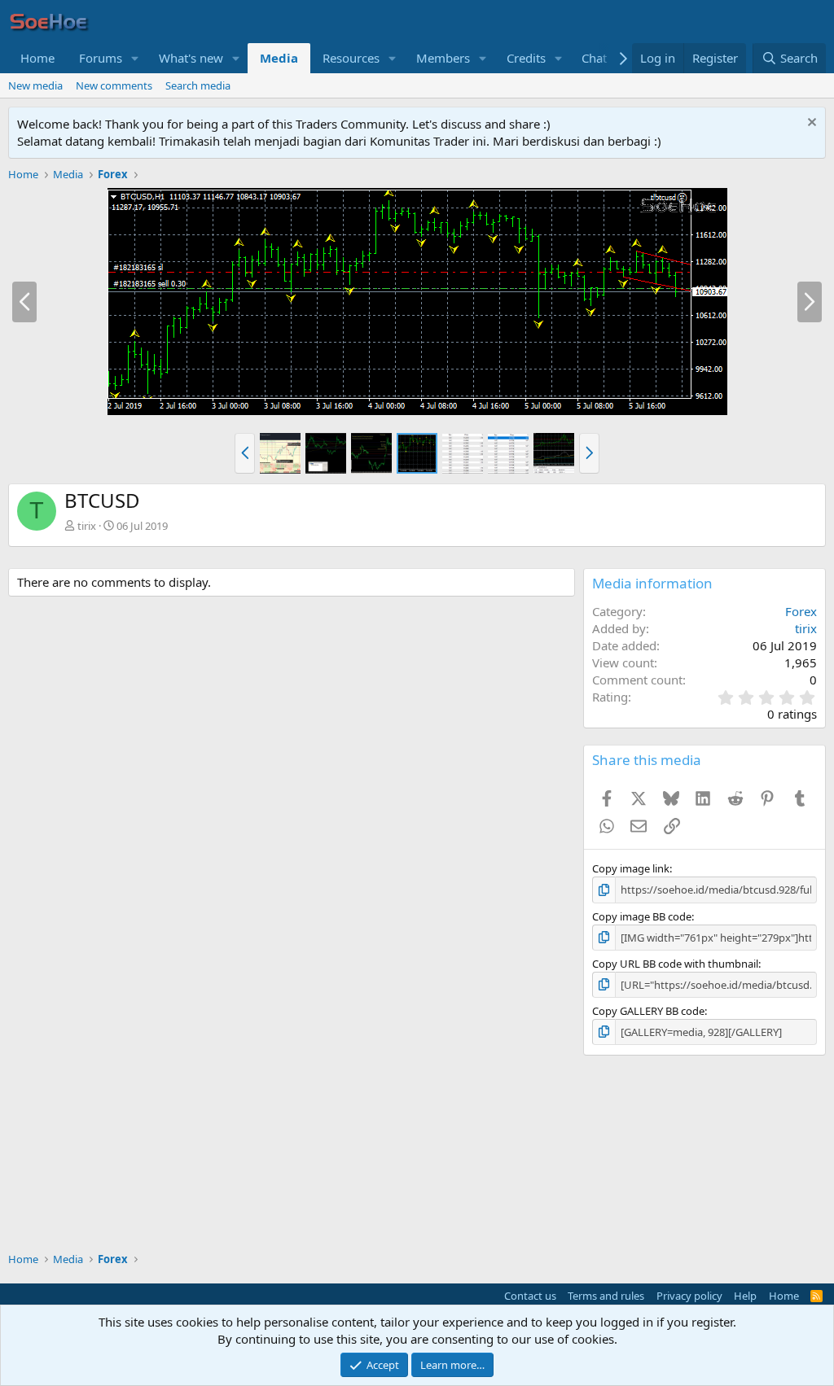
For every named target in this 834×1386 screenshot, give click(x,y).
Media (279, 58)
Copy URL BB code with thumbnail (675, 963)
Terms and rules (606, 1295)
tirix (86, 525)
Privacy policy (689, 1295)
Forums (100, 58)
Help (745, 1295)
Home (37, 58)
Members (443, 58)
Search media (197, 85)
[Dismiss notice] (810, 124)
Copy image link (630, 868)
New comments (114, 85)
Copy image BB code (641, 916)
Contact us (530, 1295)
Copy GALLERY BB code (648, 1010)
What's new (191, 58)
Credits (526, 58)
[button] (135, 58)
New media (35, 85)
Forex (801, 611)
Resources (351, 58)
